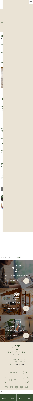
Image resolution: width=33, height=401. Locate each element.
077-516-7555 (19, 364)
